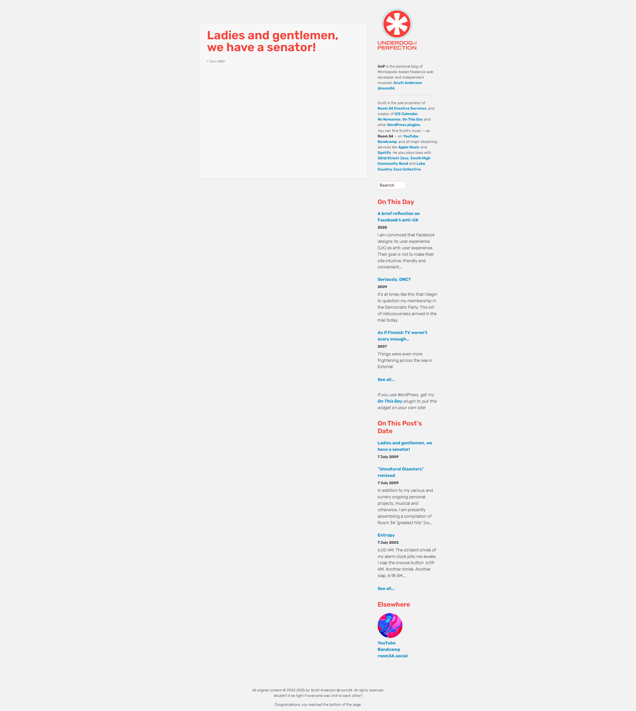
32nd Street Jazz (393, 158)
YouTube (410, 136)
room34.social (393, 655)
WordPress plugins (403, 125)
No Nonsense (389, 119)
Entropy (386, 535)
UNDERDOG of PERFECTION (406, 25)
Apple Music (409, 147)
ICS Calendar (406, 114)
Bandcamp (387, 141)
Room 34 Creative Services (402, 108)
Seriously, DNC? (394, 279)
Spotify (384, 152)
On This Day (412, 119)
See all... (386, 379)
